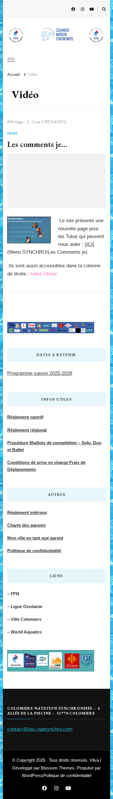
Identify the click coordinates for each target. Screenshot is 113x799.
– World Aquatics (24, 631)
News (12, 133)
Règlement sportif (25, 417)
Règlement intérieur (27, 512)
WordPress (32, 775)
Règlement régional (27, 430)
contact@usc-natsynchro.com (39, 729)
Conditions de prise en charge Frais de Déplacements (46, 466)
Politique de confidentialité (34, 550)
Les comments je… (37, 144)
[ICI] (89, 244)
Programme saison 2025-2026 (39, 373)
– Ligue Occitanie (24, 606)
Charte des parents (26, 525)
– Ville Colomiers (24, 619)
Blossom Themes (57, 767)
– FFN (13, 593)
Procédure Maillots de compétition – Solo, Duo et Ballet (54, 446)
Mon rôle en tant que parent (35, 537)
